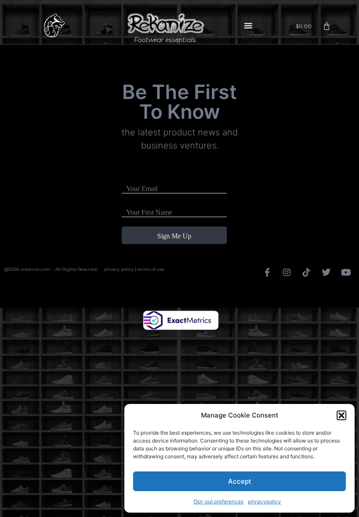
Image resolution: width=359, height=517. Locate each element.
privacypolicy (264, 501)
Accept (239, 481)
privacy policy (119, 269)
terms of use (150, 269)
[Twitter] (326, 272)
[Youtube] (346, 272)
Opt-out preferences (218, 501)
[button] (341, 415)
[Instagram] (287, 272)
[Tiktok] (306, 272)
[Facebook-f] (267, 272)
